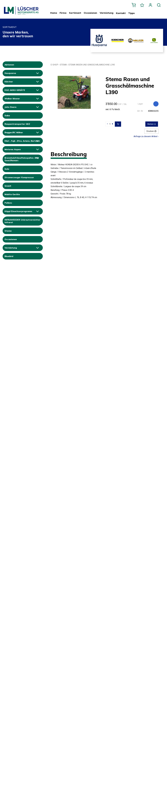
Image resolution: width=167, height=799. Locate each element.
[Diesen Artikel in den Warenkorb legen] (118, 124)
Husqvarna (10, 73)
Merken (150, 124)
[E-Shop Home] (21, 7)
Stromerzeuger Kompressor (19, 177)
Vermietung (11, 247)
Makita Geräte (12, 194)
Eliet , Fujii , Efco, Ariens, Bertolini (22, 141)
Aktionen (9, 64)
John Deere (10, 107)
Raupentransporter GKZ (17, 124)
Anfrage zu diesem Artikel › (146, 136)
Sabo (7, 115)
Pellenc (8, 202)
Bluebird (9, 256)
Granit (8, 186)
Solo (7, 169)
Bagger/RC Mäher (14, 132)
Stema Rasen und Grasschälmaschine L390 (91, 64)
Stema (8, 230)
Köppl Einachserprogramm (18, 211)
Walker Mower (12, 98)
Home (53, 13)
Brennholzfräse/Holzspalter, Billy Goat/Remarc (22, 159)
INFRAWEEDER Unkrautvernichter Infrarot (22, 221)
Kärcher (9, 81)
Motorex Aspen (13, 149)
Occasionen (11, 239)
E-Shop (54, 64)
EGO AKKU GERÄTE (15, 90)
